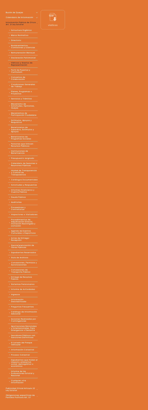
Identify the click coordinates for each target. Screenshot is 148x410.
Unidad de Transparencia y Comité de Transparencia (24, 172)
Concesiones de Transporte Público (20, 271)
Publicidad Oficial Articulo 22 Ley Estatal (20, 389)
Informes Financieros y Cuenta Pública (22, 191)
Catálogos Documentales (24, 179)
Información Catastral (22, 349)
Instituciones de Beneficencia (19, 152)
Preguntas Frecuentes (22, 306)
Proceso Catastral (20, 355)
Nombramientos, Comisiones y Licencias (23, 46)
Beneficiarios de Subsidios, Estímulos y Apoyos (22, 129)
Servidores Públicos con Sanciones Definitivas (23, 336)
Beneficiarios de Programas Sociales (21, 138)
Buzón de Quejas (14, 12)
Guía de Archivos (19, 257)
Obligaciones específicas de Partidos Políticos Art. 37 (20, 396)
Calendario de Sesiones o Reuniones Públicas (24, 164)
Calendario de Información (19, 17)
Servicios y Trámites (21, 98)
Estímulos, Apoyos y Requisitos (21, 121)
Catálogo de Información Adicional (24, 313)
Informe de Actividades (23, 289)
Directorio (16, 40)
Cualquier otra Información (18, 381)
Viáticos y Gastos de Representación (22, 64)
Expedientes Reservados (23, 252)
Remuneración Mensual (23, 52)
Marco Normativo (19, 35)
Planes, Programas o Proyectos (21, 92)
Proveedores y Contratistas (18, 208)
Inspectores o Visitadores (24, 214)
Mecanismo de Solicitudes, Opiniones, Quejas (23, 106)
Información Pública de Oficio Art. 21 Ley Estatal (21, 23)
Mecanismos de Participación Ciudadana (23, 114)
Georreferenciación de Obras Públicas (22, 246)
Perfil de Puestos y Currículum (20, 71)
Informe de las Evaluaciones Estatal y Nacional (22, 373)
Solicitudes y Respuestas (24, 185)
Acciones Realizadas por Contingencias (23, 320)
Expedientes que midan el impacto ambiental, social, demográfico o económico (24, 363)
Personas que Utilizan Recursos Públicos (22, 145)
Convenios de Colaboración (18, 78)
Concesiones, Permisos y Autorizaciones (24, 263)
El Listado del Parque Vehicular (21, 343)
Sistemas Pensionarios (23, 284)
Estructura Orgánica (21, 30)
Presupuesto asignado (22, 158)
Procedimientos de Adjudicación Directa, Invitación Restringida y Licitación (23, 222)
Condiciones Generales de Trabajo (23, 85)
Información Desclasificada (18, 300)
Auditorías (16, 202)
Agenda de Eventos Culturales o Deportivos (23, 232)
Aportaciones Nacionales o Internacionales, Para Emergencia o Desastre (24, 328)
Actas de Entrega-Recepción (20, 239)
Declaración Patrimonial (23, 58)
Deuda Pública (18, 197)
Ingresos (15, 294)
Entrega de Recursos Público (21, 278)
